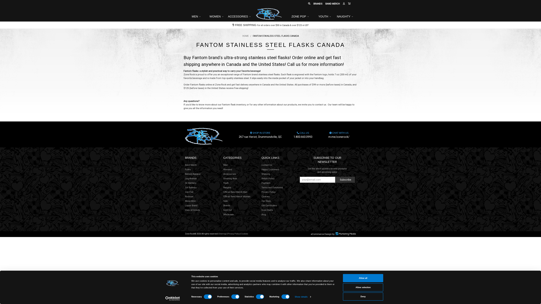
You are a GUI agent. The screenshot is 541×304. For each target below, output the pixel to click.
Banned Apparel (192, 174)
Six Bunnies (191, 187)
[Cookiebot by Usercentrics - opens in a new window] (172, 298)
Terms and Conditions (272, 187)
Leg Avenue (191, 178)
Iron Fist (189, 192)
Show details (301, 297)
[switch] (235, 296)
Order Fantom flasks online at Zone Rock (205, 84)
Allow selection (363, 287)
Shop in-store (260, 135)
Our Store (266, 201)
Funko (188, 169)
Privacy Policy (268, 192)
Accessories (238, 16)
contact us (320, 104)
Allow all (363, 278)
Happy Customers (270, 169)
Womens (227, 169)
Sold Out (227, 210)
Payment (265, 183)
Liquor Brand (191, 205)
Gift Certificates (269, 205)
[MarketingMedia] (345, 233)
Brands (317, 3)
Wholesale (228, 214)
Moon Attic (190, 201)
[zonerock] (349, 3)
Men (195, 16)
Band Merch (332, 3)
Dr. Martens (190, 183)
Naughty (344, 16)
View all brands (192, 210)
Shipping (265, 174)
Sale (225, 201)
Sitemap (222, 234)
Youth (323, 16)
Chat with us (338, 135)
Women (215, 16)
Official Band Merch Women (236, 196)
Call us (303, 135)
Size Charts (267, 210)
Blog (263, 214)
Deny (363, 296)
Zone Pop (299, 16)
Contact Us (266, 165)
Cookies (265, 196)
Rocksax (189, 196)
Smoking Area (230, 178)
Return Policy (268, 178)
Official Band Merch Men (235, 192)
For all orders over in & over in (272, 25)
